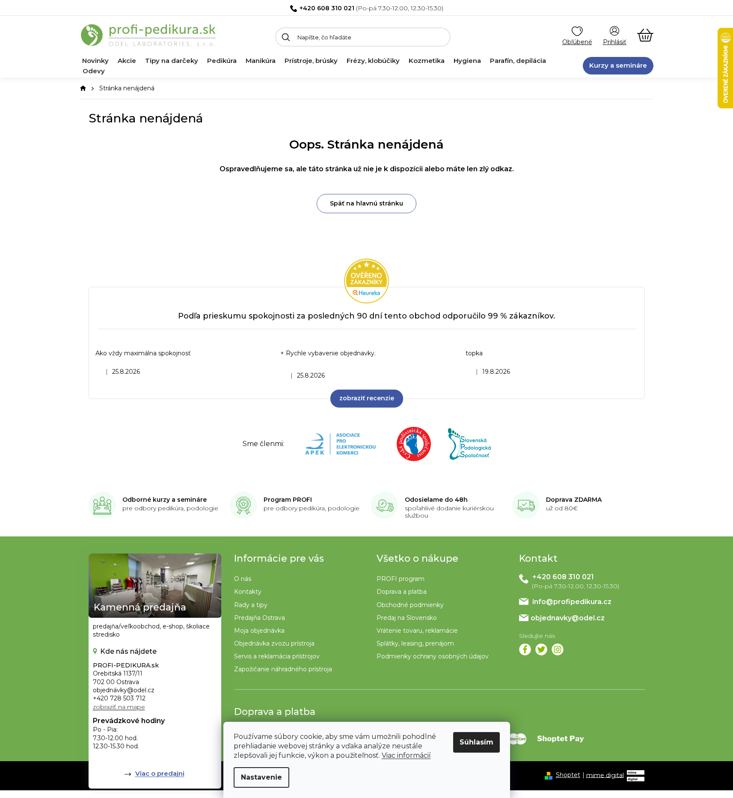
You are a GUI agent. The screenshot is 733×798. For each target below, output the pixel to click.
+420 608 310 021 (327, 8)
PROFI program (400, 579)
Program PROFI (288, 499)
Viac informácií (406, 755)
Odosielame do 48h (436, 499)
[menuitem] (95, 61)
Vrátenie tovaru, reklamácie (417, 630)
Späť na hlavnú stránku (366, 203)
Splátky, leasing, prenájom (415, 643)
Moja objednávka (259, 630)
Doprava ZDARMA (574, 499)
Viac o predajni (159, 773)
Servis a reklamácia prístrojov (277, 656)
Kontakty (247, 592)
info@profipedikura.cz (571, 602)
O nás (242, 579)
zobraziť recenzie (366, 398)
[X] (541, 649)
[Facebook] (525, 649)
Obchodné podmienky (410, 605)
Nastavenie (261, 777)
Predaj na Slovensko (407, 618)
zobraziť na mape (119, 707)
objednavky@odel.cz (568, 618)
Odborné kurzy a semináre (164, 499)
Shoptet (568, 775)
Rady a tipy (250, 605)
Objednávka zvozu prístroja (274, 643)
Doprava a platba (402, 592)
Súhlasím (476, 742)
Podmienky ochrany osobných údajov (433, 656)
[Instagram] (558, 649)
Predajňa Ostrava (259, 618)
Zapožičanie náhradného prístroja (283, 669)
